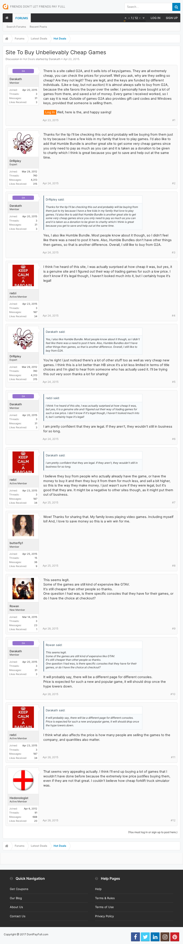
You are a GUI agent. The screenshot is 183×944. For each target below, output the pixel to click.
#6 (173, 439)
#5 (173, 381)
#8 (173, 565)
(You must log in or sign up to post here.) (152, 832)
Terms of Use (104, 907)
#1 (173, 120)
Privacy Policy (104, 916)
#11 (173, 757)
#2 (173, 183)
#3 (173, 252)
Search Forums (16, 26)
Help (98, 889)
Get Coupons (19, 889)
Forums (21, 18)
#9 (173, 628)
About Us (16, 907)
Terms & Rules (105, 898)
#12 (173, 820)
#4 (173, 315)
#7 (173, 502)
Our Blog (16, 898)
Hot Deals (29, 59)
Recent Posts (38, 26)
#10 (173, 694)
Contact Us (17, 916)
